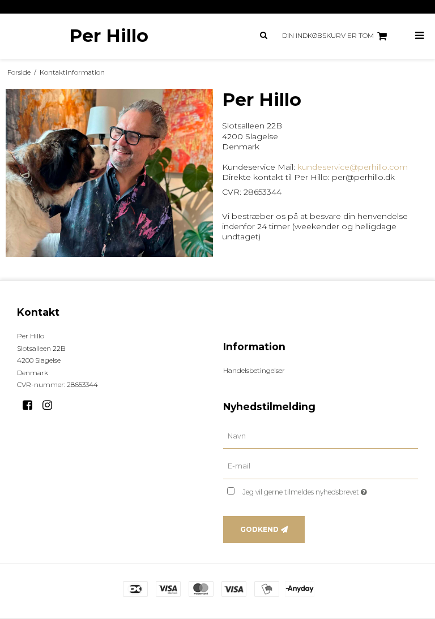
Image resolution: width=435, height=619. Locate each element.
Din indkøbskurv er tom (328, 35)
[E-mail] (320, 466)
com (398, 167)
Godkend (259, 529)
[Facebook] (31, 405)
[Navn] (320, 436)
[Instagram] (51, 405)
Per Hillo (108, 35)
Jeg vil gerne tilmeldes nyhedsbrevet (330, 489)
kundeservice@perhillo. (343, 167)
